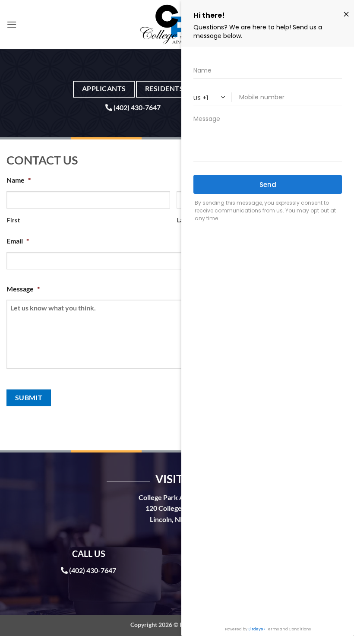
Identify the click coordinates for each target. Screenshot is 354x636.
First (13, 220)
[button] (11, 24)
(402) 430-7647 (137, 107)
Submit (29, 398)
